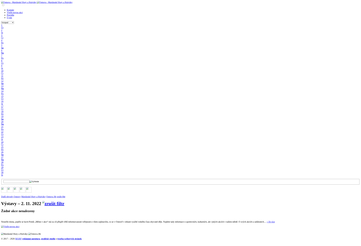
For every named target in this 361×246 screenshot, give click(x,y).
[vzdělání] (10, 192)
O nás (9, 17)
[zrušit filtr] (53, 203)
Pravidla (10, 15)
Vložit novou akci (15, 12)
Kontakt (10, 10)
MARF (18, 239)
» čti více (271, 222)
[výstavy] (29, 192)
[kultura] (16, 192)
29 (2, 167)
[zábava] (22, 192)
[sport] (4, 192)
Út (2, 170)
